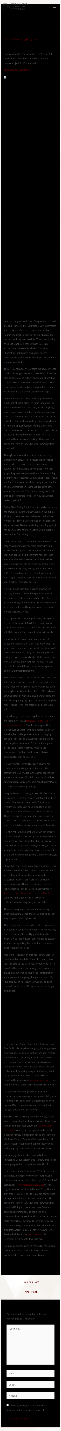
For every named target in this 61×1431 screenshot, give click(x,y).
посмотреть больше (40, 1080)
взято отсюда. (35, 1234)
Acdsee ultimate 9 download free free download (28, 893)
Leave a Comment (13, 39)
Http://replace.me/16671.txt (30, 1184)
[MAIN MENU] (54, 6)
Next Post (31, 1292)
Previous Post (30, 1282)
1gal (26, 39)
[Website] (30, 1396)
